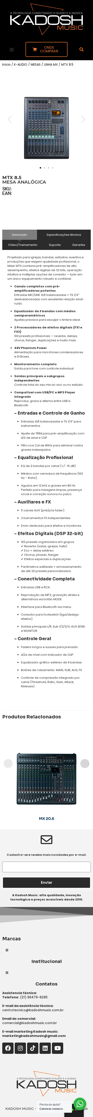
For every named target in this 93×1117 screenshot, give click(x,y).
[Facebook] (8, 1048)
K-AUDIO (20, 64)
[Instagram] (20, 1048)
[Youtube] (57, 1048)
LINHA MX (51, 64)
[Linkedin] (45, 1048)
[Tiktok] (32, 1048)
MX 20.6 (46, 818)
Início (6, 64)
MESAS (36, 64)
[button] (11, 49)
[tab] (19, 235)
